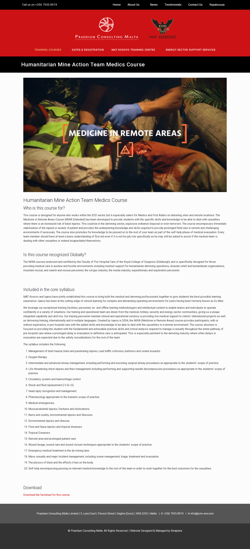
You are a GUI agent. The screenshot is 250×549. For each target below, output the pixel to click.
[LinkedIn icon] (127, 536)
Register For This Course (40, 279)
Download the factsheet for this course (46, 494)
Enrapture (176, 530)
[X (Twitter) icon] (123, 536)
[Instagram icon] (130, 536)
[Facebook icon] (119, 536)
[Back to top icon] (233, 542)
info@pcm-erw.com (57, 4)
